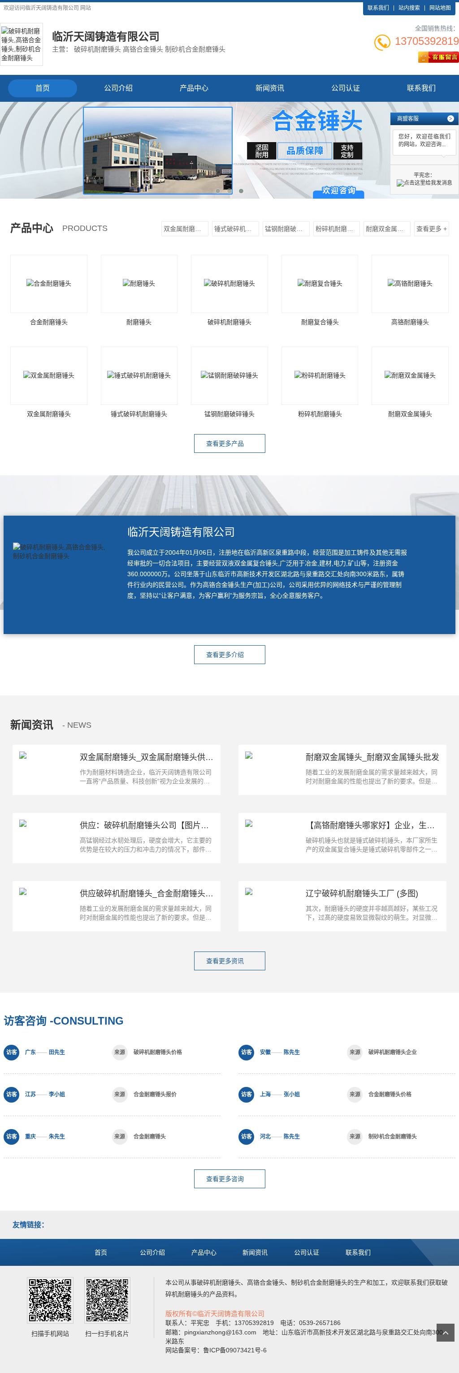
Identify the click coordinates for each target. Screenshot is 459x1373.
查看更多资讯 (226, 961)
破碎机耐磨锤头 (219, 1282)
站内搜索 (409, 8)
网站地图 (440, 8)
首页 (42, 88)
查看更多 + (431, 228)
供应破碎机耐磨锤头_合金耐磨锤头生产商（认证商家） (179, 893)
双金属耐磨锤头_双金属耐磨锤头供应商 (150, 757)
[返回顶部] (446, 1333)
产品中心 (194, 88)
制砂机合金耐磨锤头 (319, 1282)
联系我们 (378, 8)
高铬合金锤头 (266, 1282)
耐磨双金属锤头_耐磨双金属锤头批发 (372, 757)
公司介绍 (118, 88)
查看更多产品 (226, 443)
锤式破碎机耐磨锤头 (236, 228)
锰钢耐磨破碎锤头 (287, 228)
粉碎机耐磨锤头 (337, 228)
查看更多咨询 (226, 1178)
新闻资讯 (269, 88)
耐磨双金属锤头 (388, 228)
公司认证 (345, 88)
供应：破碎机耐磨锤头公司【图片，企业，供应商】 (172, 825)
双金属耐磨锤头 (186, 228)
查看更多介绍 (226, 654)
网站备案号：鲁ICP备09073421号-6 (216, 1350)
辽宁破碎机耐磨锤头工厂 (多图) (362, 893)
